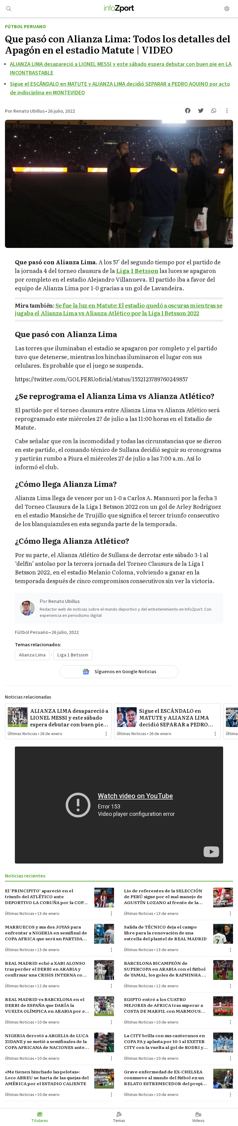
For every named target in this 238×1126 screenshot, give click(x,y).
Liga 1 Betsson (137, 270)
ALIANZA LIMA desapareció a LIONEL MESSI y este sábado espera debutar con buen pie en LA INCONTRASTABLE (69, 717)
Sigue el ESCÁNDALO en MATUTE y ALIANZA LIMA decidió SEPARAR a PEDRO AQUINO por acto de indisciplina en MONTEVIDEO (174, 717)
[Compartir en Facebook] (188, 110)
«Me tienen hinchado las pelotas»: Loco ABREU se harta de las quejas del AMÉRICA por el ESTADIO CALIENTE (47, 1078)
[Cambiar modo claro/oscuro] (227, 8)
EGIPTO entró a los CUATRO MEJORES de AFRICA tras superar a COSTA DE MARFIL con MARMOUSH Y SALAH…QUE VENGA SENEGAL (164, 1005)
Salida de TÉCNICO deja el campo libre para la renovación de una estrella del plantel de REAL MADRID (165, 933)
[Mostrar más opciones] (227, 110)
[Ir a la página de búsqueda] (9, 9)
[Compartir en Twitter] (201, 110)
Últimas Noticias (22, 734)
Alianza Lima (32, 655)
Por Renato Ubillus (25, 111)
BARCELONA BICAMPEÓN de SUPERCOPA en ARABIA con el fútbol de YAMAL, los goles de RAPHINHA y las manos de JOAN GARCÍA (164, 969)
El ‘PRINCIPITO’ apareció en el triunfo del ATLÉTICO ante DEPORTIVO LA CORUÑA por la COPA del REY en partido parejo (45, 897)
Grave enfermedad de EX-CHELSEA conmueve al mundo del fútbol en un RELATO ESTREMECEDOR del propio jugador (164, 1078)
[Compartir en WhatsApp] (214, 110)
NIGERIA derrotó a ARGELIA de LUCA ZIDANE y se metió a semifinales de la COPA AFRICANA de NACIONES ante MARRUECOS (46, 1041)
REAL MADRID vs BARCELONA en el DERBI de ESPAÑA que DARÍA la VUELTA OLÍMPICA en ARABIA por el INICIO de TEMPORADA (45, 1005)
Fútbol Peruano (25, 26)
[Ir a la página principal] (119, 8)
